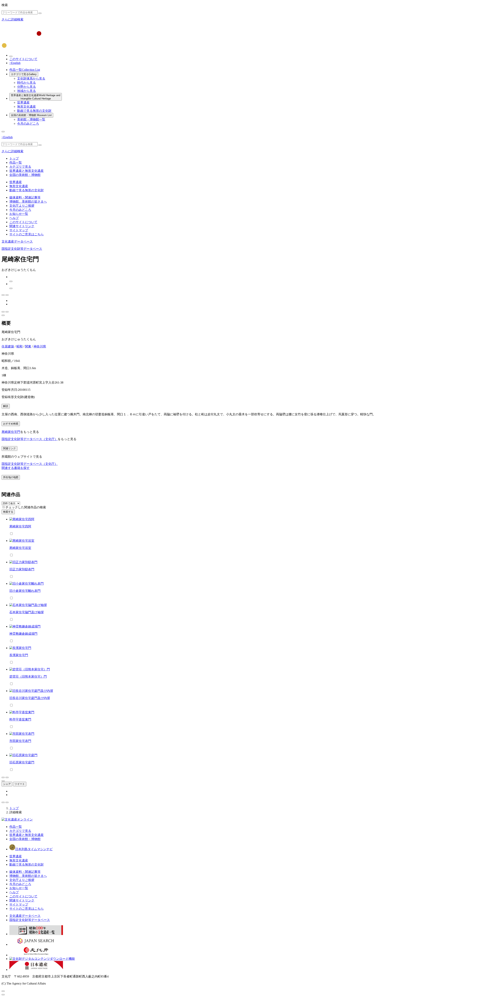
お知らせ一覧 (18, 213)
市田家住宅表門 (20, 741)
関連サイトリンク (21, 226)
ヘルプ (14, 218)
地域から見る (26, 90)
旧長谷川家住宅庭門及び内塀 (29, 698)
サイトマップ (18, 230)
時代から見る (26, 82)
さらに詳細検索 (12, 19)
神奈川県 (40, 346)
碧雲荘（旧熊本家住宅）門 (28, 676)
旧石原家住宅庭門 (21, 762)
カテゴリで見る (24, 74)
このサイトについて (23, 59)
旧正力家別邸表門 (21, 569)
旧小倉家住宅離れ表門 (25, 590)
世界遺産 (23, 102)
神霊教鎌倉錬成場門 (23, 633)
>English (14, 63)
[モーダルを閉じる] (3, 991)
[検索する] (40, 13)
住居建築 (8, 346)
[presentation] (3, 507)
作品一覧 (24, 69)
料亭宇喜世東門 (20, 719)
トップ (14, 158)
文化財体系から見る (31, 78)
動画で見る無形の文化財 (34, 110)
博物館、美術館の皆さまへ (28, 201)
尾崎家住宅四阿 (20, 526)
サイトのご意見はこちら (26, 234)
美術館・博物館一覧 (31, 119)
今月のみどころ (28, 123)
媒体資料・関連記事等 (25, 197)
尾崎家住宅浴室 (20, 547)
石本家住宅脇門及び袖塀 (26, 612)
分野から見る (26, 86)
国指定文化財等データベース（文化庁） (30, 439)
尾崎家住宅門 (11, 431)
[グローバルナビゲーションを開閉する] (3, 131)
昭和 (19, 346)
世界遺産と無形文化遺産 (35, 97)
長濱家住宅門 (18, 655)
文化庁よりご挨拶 (21, 205)
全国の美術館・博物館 (31, 115)
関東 (28, 346)
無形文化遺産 (26, 106)
